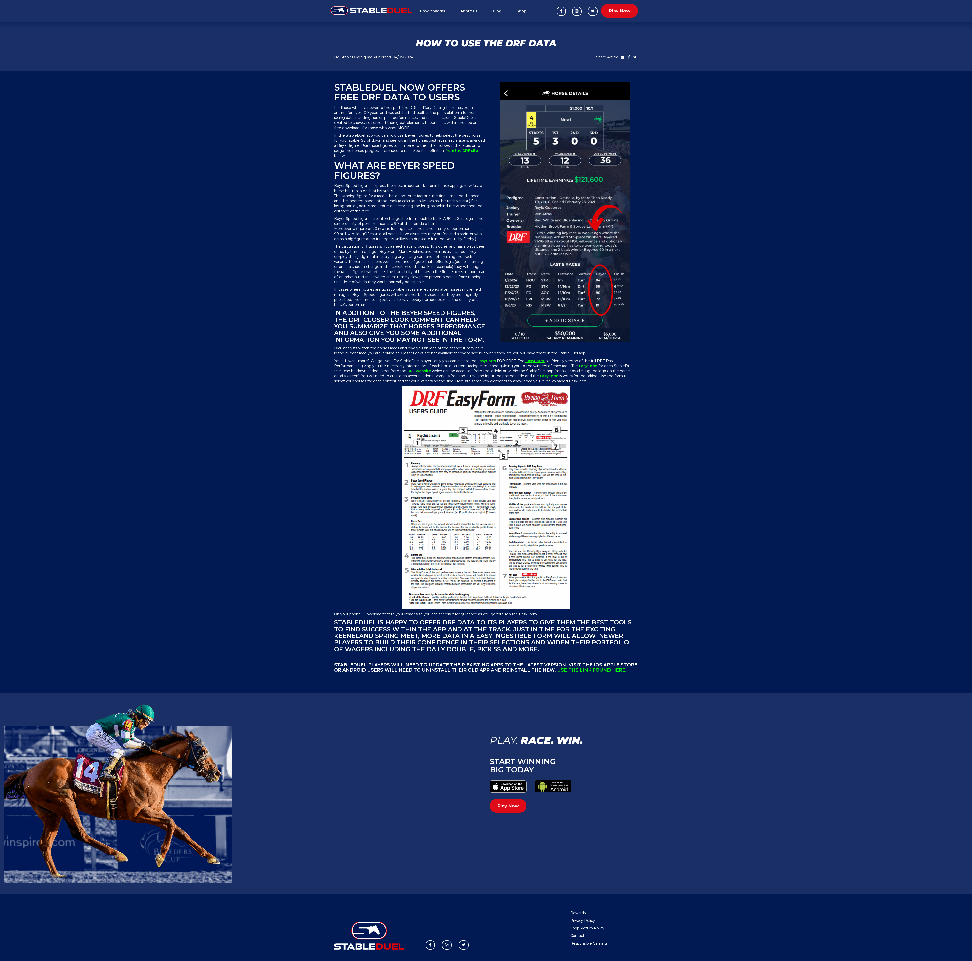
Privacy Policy (582, 920)
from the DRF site (461, 150)
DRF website (419, 371)
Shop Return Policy (587, 928)
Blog (497, 11)
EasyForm (535, 361)
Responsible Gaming (588, 943)
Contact (577, 935)
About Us (469, 11)
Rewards (578, 913)
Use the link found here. (592, 670)
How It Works (432, 11)
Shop (521, 11)
